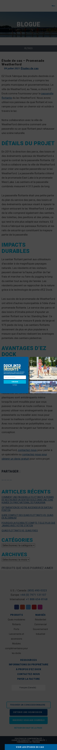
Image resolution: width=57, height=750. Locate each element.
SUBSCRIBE (15, 381)
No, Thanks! (15, 384)
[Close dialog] (56, 358)
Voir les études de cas (30, 747)
